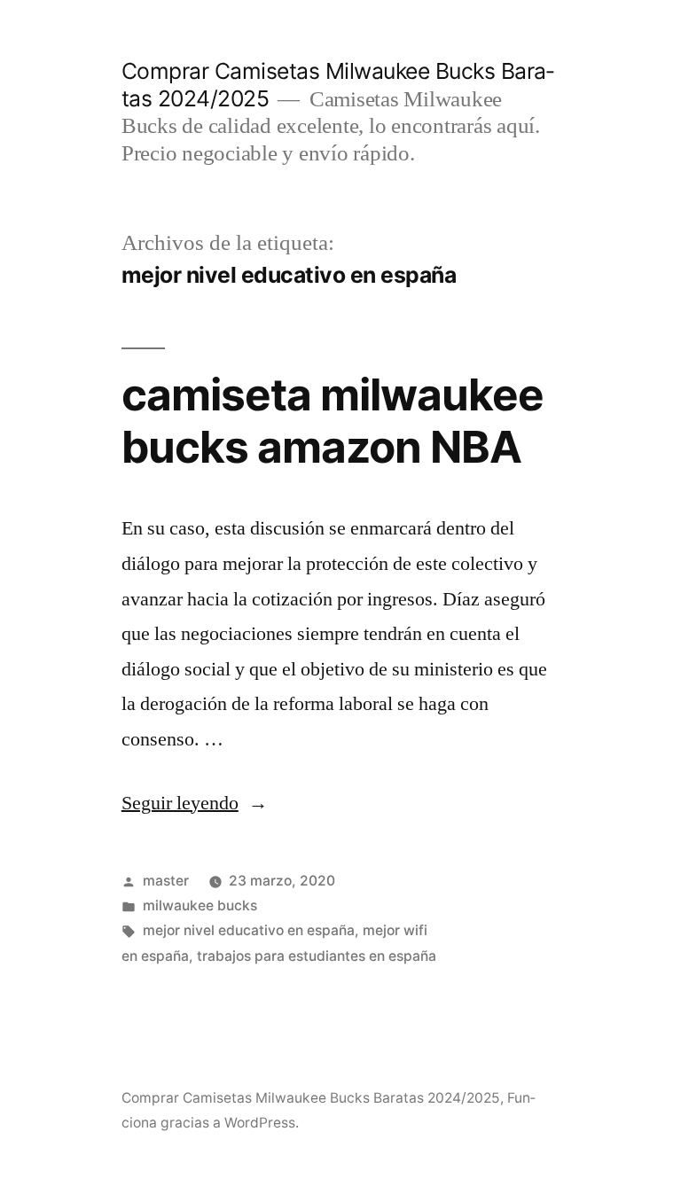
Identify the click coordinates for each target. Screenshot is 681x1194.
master (166, 880)
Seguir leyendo (194, 803)
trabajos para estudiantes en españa (316, 956)
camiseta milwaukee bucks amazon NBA (332, 420)
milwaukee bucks (200, 905)
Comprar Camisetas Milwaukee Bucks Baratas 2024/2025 (310, 1097)
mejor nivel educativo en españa (249, 930)
